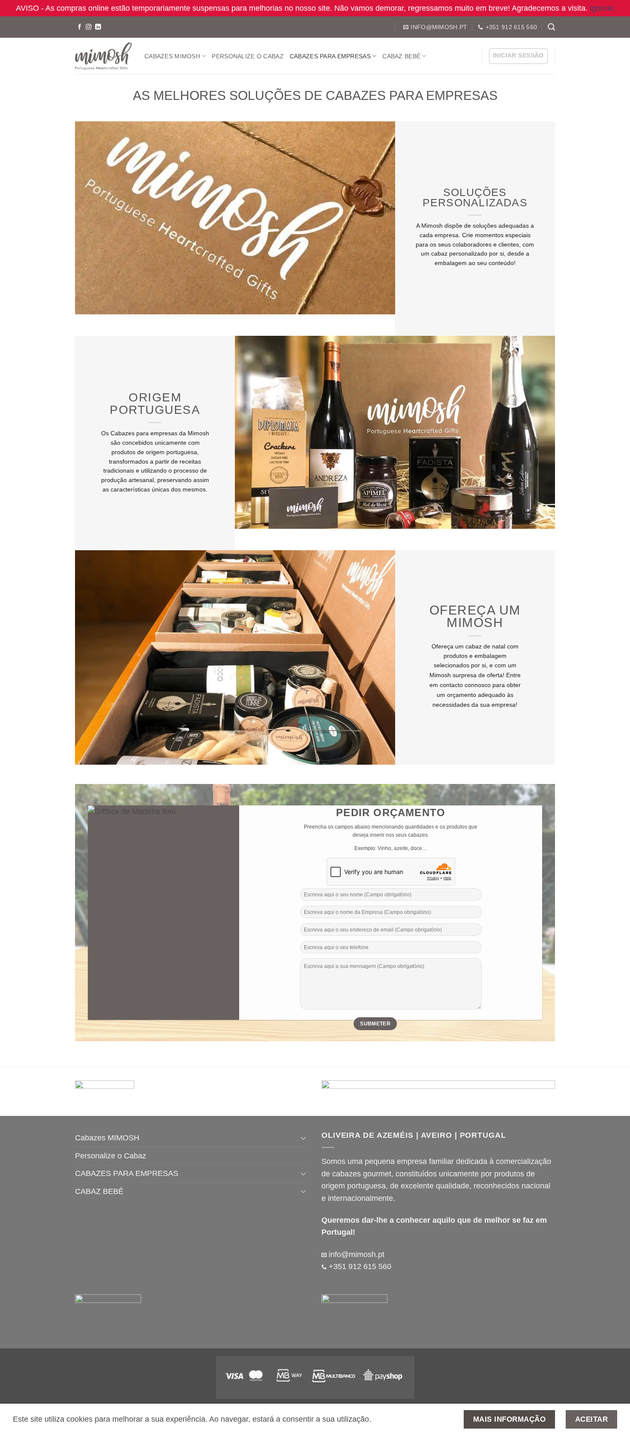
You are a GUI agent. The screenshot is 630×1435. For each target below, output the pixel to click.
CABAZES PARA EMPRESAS (330, 56)
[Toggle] (303, 1138)
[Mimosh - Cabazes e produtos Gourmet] (103, 56)
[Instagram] (88, 27)
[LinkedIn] (98, 27)
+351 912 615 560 (359, 1266)
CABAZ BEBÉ (401, 56)
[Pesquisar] (551, 27)
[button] (518, 56)
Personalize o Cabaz (247, 56)
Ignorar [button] (602, 8)
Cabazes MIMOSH (172, 56)
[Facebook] (79, 27)
